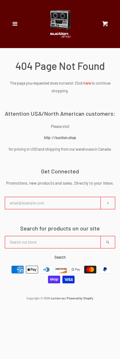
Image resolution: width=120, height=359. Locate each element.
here (87, 83)
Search (60, 257)
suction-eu (58, 298)
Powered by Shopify (80, 298)
